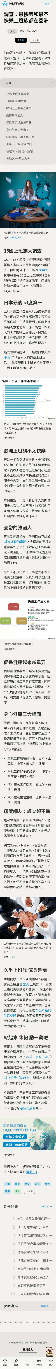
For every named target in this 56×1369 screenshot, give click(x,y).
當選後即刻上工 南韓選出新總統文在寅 (34, 1269)
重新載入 (28, 1349)
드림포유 (13, 956)
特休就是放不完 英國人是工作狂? (34, 1277)
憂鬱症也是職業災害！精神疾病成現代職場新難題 (34, 1285)
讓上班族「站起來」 (18, 1077)
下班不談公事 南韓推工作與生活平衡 (34, 1243)
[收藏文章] (45, 31)
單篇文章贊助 (15, 1136)
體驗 (7, 357)
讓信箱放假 (27, 1108)
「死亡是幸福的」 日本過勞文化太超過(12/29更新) (34, 1260)
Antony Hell (15, 237)
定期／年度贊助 (17, 1144)
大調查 (43, 270)
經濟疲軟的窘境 (15, 541)
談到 (26, 984)
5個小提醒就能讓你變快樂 (33, 1218)
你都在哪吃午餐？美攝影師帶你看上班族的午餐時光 (34, 1252)
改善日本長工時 (37, 1057)
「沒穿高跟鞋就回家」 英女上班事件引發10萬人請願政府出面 (34, 1235)
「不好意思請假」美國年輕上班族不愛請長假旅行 (34, 1227)
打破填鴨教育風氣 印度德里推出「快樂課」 (34, 1294)
